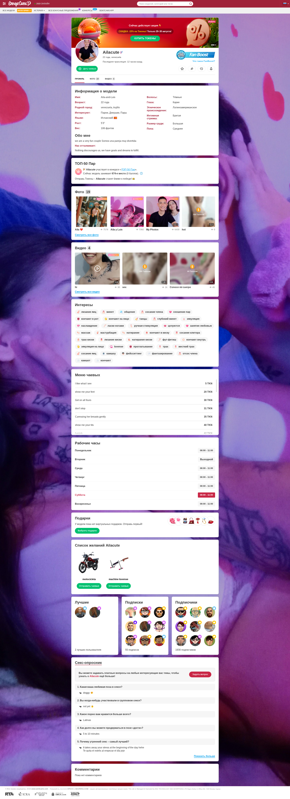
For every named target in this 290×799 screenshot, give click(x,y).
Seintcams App (106, 10)
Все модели (9, 10)
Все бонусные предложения (63, 10)
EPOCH (70, 789)
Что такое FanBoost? (204, 61)
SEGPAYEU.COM (81, 789)
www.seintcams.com (39, 789)
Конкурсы (87, 10)
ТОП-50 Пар (128, 169)
